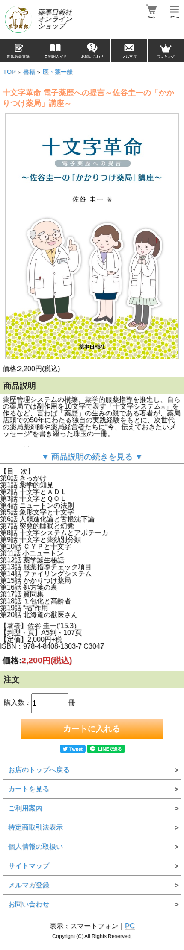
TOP (9, 72)
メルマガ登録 (28, 885)
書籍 (29, 72)
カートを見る (28, 788)
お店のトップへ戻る (39, 769)
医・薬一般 (58, 72)
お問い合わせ (28, 904)
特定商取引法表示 (35, 827)
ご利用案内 (25, 808)
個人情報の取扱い (35, 846)
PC (130, 926)
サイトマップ (28, 865)
